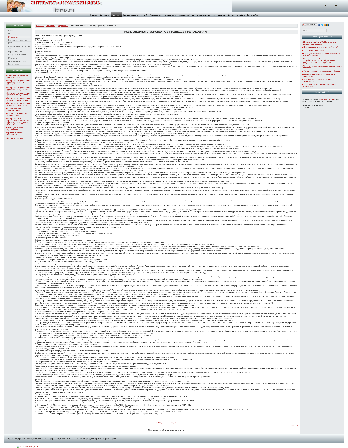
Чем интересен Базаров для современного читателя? (322, 67)
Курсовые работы (186, 15)
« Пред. (159, 423)
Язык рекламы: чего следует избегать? (320, 47)
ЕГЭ (145, 15)
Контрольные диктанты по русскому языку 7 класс (18, 99)
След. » (173, 423)
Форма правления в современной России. (322, 71)
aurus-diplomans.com (327, 99)
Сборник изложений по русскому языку (17, 76)
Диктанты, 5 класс (15, 138)
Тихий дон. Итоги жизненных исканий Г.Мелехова (320, 85)
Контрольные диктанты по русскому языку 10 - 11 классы (18, 83)
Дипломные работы (236, 15)
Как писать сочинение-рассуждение (17, 114)
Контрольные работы (205, 15)
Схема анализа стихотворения (14, 109)
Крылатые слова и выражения (15, 134)
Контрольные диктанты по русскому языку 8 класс (18, 89)
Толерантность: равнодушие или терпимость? (318, 80)
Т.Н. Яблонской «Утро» (313, 50)
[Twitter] (321, 25)
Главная (93, 15)
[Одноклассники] (324, 25)
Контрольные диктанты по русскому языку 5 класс (18, 94)
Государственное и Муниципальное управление (319, 75)
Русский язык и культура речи (163, 15)
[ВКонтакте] (319, 25)
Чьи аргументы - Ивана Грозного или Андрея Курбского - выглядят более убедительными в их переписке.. (319, 61)
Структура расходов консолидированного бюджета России (321, 55)
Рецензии (221, 15)
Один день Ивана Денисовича (15, 129)
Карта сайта (252, 15)
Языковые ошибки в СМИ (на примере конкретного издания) (320, 43)
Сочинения (105, 15)
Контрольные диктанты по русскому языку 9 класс (18, 104)
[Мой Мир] (327, 25)
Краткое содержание (132, 15)
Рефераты (116, 15)
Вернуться (294, 426)
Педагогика (63, 26)
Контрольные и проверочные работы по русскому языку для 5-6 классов (18, 121)
